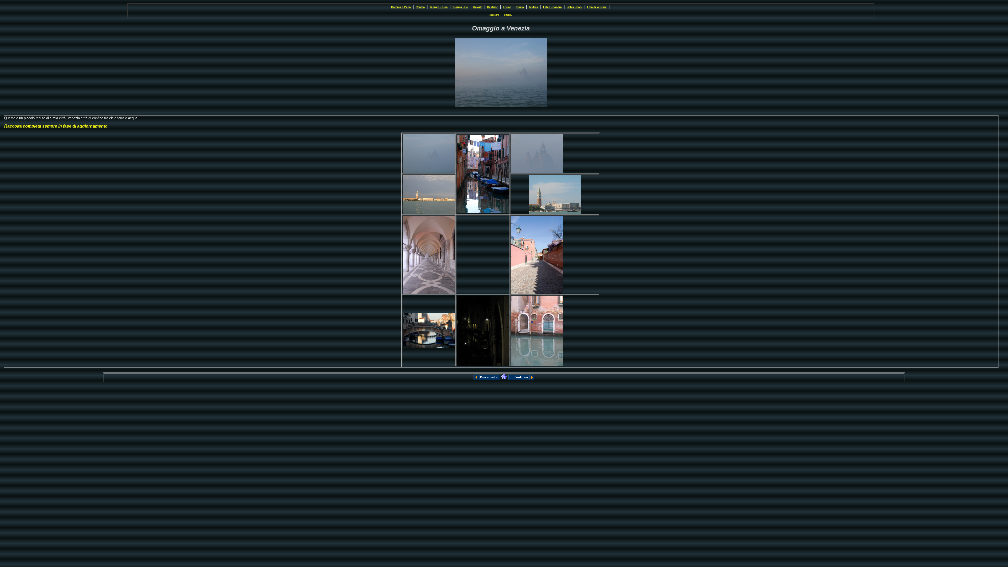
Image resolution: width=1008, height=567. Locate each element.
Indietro (494, 14)
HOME (508, 14)
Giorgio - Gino (439, 7)
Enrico (507, 7)
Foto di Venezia (597, 7)
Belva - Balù (574, 7)
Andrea (533, 7)
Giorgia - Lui (460, 7)
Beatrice (492, 7)
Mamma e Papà (401, 7)
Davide (477, 7)
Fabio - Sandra (552, 7)
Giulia (520, 7)
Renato (420, 7)
